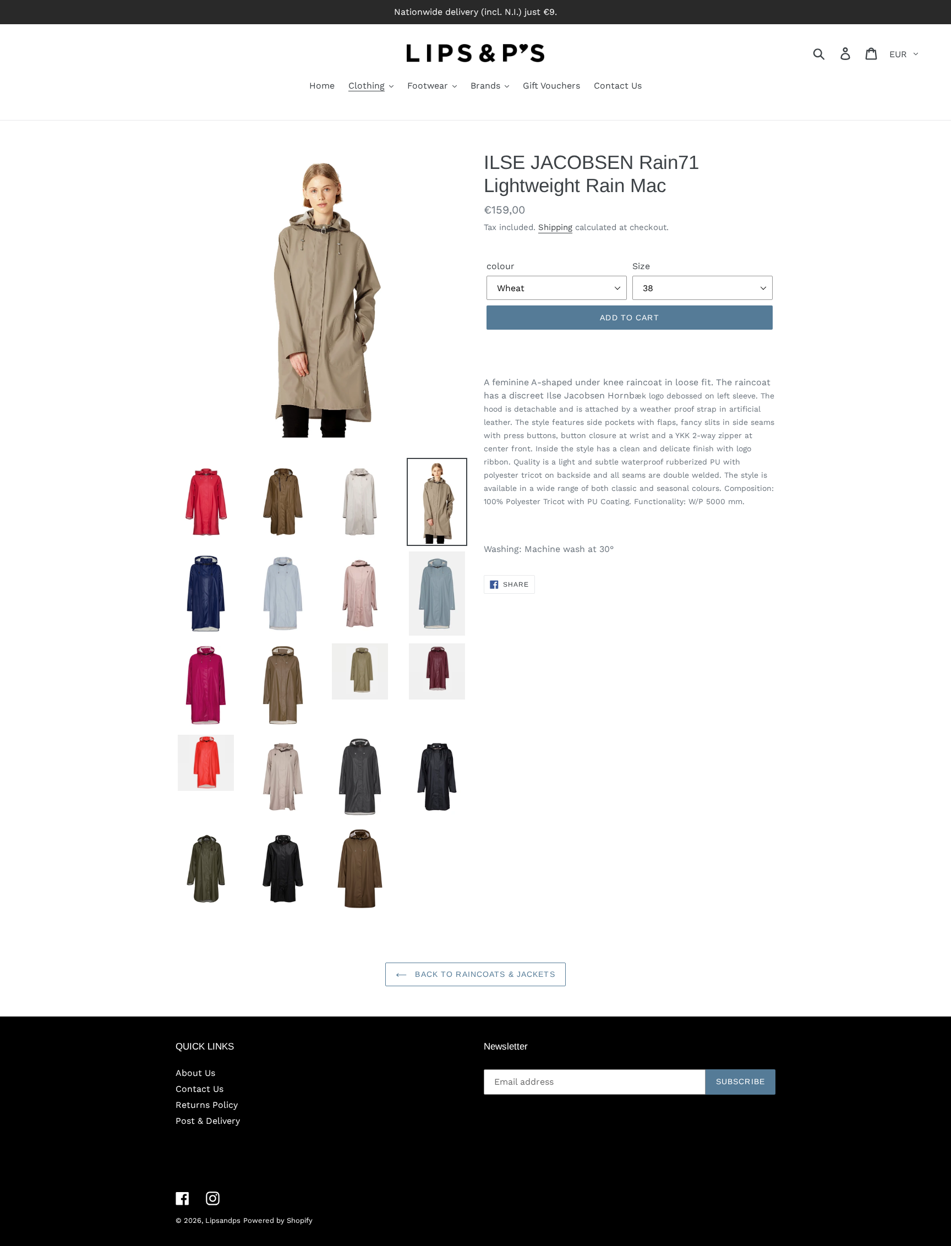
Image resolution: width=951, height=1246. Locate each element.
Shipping (555, 227)
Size (641, 266)
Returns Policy (207, 1105)
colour (501, 266)
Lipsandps (223, 1220)
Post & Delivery (208, 1121)
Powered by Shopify (278, 1220)
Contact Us (199, 1089)
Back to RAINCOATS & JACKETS (483, 974)
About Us (195, 1073)
